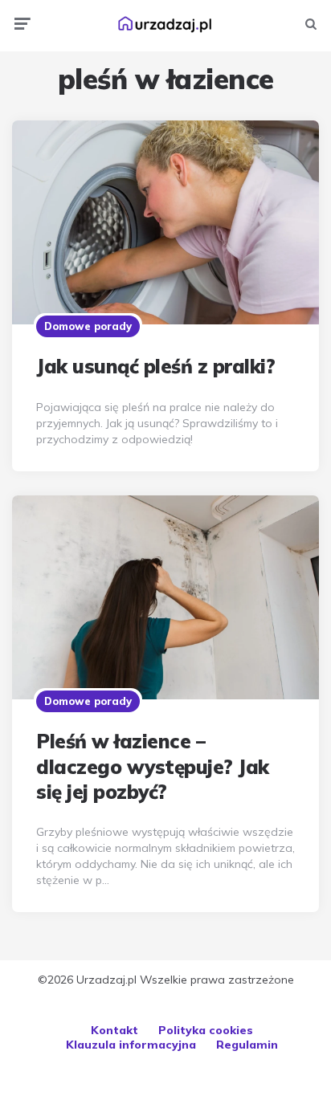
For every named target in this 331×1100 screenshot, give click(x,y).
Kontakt (114, 1030)
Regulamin (247, 1044)
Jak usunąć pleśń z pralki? (155, 366)
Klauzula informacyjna (131, 1044)
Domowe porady (88, 326)
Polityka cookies (205, 1030)
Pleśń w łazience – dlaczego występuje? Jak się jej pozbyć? (152, 766)
